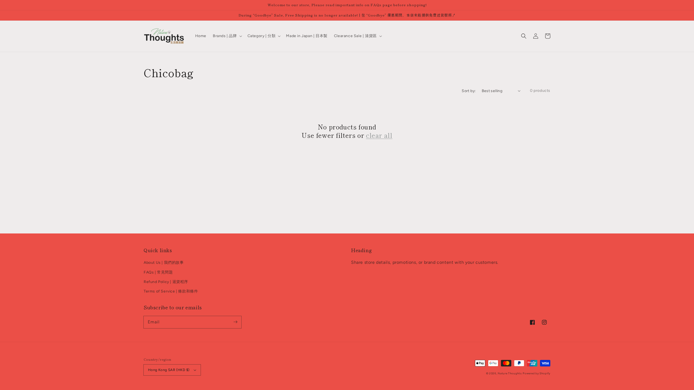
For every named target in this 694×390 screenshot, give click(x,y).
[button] (524, 36)
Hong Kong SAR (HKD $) (168, 370)
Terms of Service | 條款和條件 (171, 291)
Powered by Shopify (536, 373)
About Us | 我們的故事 (164, 262)
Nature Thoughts (510, 373)
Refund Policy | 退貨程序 (166, 282)
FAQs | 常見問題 (158, 272)
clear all (379, 135)
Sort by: (469, 91)
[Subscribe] (235, 322)
